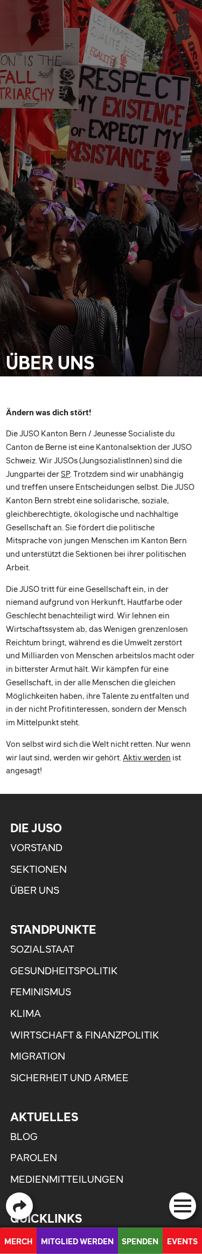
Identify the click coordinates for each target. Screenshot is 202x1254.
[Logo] (182, 26)
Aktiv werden (147, 757)
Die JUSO (36, 828)
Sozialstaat (42, 949)
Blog (24, 1136)
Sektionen (38, 869)
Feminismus (40, 992)
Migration (37, 1056)
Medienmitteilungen (66, 1179)
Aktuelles (44, 1117)
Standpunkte (53, 929)
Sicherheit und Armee (69, 1078)
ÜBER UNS (34, 890)
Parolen (33, 1157)
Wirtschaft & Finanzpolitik (84, 1035)
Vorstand (36, 847)
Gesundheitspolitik (63, 971)
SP (65, 474)
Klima (25, 1013)
